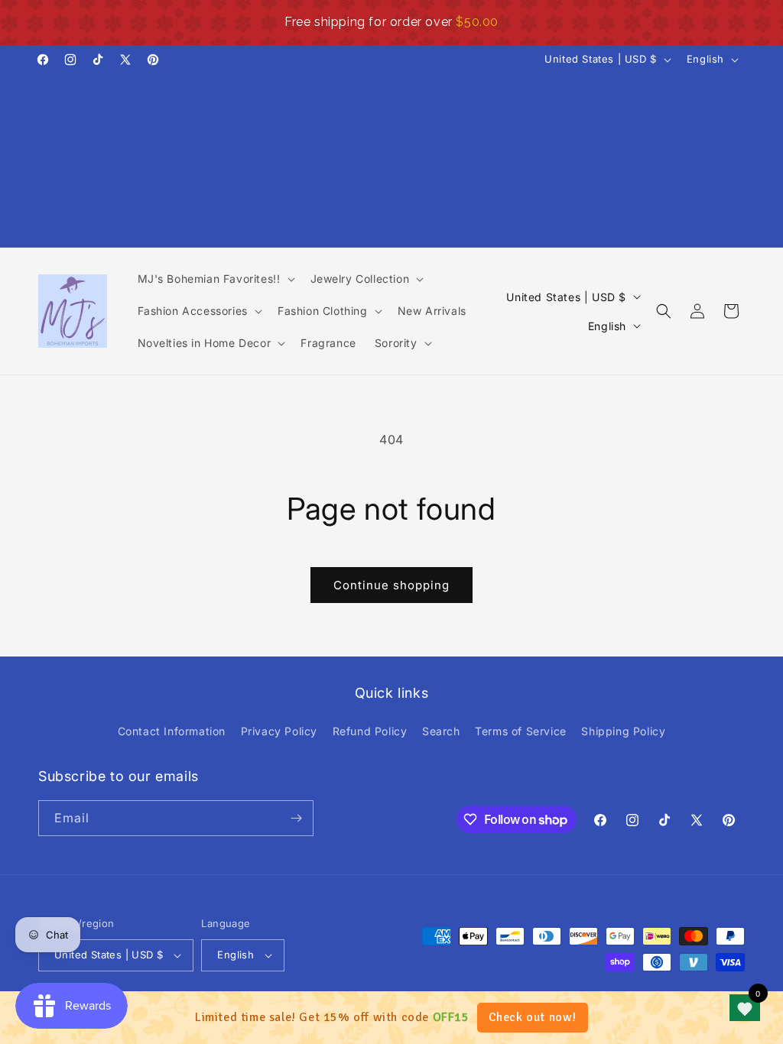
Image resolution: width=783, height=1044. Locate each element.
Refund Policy (370, 731)
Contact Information (172, 731)
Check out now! (533, 1017)
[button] (214, 279)
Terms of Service (521, 731)
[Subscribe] (296, 818)
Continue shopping (391, 585)
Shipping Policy (623, 731)
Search (441, 731)
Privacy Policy (279, 731)
